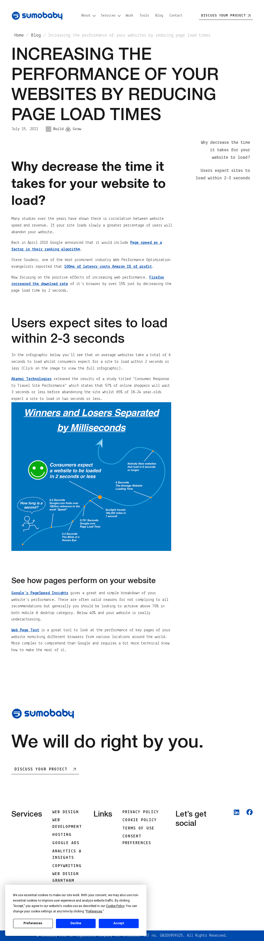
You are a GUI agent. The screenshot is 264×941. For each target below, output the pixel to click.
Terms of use (138, 828)
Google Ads (65, 843)
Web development (67, 823)
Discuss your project (223, 16)
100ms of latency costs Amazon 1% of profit (108, 267)
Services (108, 16)
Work (129, 16)
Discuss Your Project (41, 769)
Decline (75, 923)
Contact (175, 16)
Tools (144, 16)
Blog (159, 16)
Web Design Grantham (65, 877)
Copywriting (67, 866)
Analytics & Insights (66, 854)
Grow (77, 129)
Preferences (32, 923)
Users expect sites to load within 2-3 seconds (223, 175)
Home (19, 35)
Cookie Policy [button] (115, 906)
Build (58, 129)
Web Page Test (25, 630)
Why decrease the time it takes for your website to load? (225, 150)
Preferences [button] (94, 911)
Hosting (62, 835)
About (85, 16)
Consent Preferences (136, 839)
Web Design (65, 812)
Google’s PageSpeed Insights (39, 593)
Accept (118, 923)
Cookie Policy (139, 820)
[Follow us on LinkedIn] (236, 857)
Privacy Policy (140, 812)
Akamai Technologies (31, 379)
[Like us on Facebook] (249, 857)
